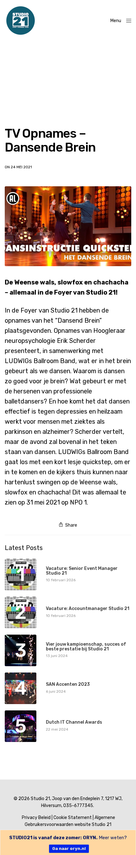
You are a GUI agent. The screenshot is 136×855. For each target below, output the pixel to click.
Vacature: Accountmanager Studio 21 (87, 608)
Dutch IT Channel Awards (74, 722)
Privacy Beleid (36, 817)
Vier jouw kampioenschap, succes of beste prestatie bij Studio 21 (86, 647)
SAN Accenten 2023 (68, 684)
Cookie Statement (72, 817)
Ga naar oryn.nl (69, 848)
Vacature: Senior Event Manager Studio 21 (82, 571)
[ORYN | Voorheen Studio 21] (20, 20)
